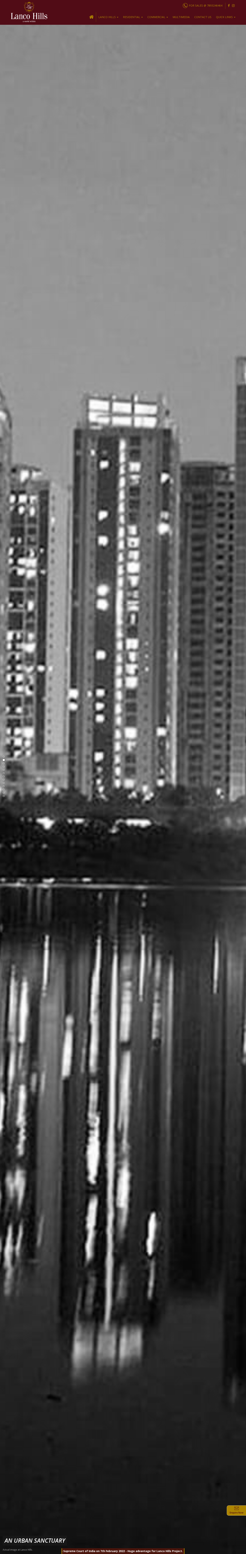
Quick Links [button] (225, 17)
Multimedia (181, 17)
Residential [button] (132, 17)
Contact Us (202, 17)
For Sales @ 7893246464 (205, 5)
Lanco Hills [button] (107, 17)
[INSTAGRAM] (233, 5)
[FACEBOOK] (228, 5)
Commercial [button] (156, 17)
